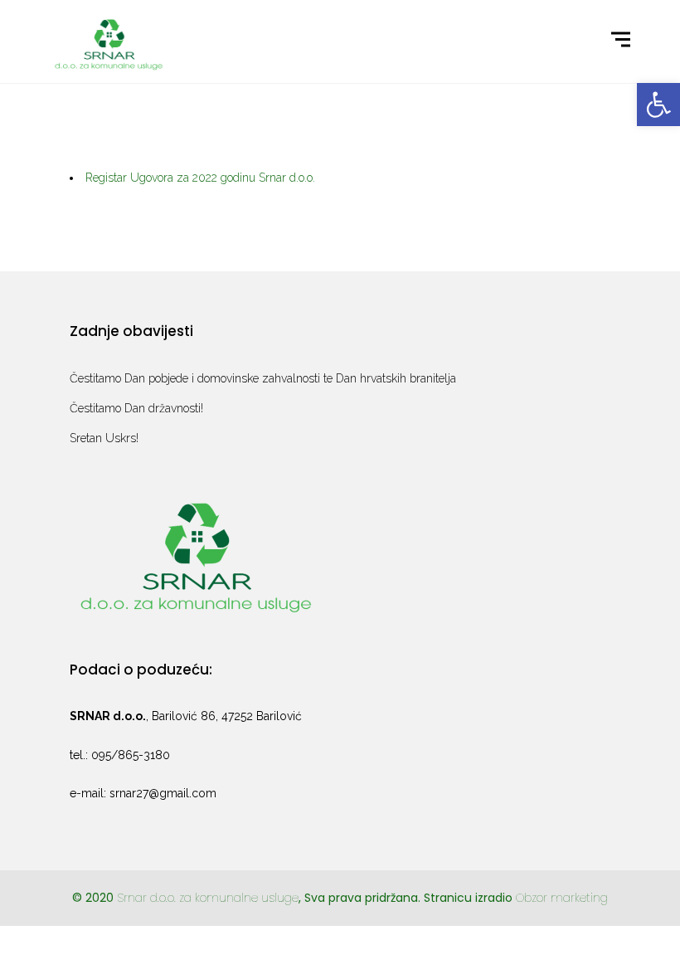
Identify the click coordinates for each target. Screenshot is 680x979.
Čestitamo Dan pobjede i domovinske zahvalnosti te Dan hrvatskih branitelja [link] (263, 378)
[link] (658, 104)
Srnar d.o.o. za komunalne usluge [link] (208, 897)
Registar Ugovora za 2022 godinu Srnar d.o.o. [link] (200, 177)
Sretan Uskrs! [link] (104, 438)
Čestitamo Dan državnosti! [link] (136, 408)
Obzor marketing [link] (562, 897)
